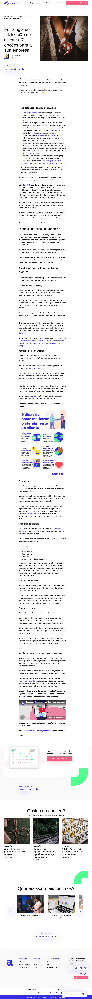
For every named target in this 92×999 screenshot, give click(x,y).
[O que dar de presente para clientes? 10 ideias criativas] (17, 831)
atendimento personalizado (34, 368)
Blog (48, 964)
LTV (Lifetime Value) (32, 153)
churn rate (22, 333)
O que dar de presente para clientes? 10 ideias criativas (15, 852)
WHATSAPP (10, 69)
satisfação (37, 643)
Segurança (61, 997)
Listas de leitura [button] (46, 3)
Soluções (36, 962)
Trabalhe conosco (24, 964)
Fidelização (8, 25)
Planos (35, 967)
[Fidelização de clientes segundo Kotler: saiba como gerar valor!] (75, 831)
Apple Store (55, 993)
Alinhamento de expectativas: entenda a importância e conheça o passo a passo (44, 853)
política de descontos (29, 514)
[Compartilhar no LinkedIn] (22, 69)
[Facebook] (71, 967)
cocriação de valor (26, 618)
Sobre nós (22, 962)
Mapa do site (31, 997)
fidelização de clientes (32, 113)
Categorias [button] (59, 3)
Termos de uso (42, 997)
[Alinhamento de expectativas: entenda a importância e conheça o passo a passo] (46, 831)
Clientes (35, 964)
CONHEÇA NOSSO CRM (75, 3)
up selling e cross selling (46, 135)
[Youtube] (85, 967)
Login (81, 974)
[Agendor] (10, 3)
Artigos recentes (34, 3)
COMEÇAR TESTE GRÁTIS (58, 759)
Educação (50, 962)
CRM (33, 396)
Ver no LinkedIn (16, 57)
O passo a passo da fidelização (45, 133)
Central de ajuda (52, 967)
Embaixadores (23, 967)
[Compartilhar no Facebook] (19, 69)
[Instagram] (80, 967)
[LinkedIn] (76, 967)
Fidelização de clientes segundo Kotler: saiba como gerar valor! (72, 852)
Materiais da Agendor (45, 936)
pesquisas (29, 177)
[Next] (80, 911)
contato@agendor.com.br (32, 993)
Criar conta (79, 977)
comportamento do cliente (28, 681)
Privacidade (52, 997)
